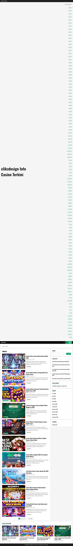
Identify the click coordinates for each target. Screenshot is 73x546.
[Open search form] (64, 342)
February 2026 (54, 404)
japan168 (70, 132)
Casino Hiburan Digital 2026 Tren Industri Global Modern (13, 460)
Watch (70, 342)
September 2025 (55, 417)
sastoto (70, 297)
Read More (29, 367)
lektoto (70, 224)
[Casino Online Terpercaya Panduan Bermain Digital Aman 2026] (45, 531)
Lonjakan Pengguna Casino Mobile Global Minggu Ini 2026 (13, 410)
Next (31, 518)
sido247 (70, 294)
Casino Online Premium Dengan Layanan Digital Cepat (13, 427)
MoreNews (40, 544)
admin (28, 359)
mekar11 (70, 7)
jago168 (70, 111)
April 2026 (54, 398)
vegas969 (70, 187)
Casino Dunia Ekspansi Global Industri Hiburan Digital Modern (13, 492)
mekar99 (70, 245)
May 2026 (54, 396)
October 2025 (54, 414)
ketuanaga (70, 212)
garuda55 (70, 315)
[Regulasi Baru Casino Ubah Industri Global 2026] (10, 531)
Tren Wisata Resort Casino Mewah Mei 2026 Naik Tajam (13, 476)
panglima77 (69, 151)
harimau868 (69, 300)
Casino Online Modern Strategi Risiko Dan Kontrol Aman (13, 377)
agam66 (70, 62)
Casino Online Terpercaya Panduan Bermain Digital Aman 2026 (13, 394)
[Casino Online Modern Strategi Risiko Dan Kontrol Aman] (28, 531)
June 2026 (54, 393)
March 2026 (54, 401)
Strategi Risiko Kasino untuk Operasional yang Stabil (13, 509)
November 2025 (55, 412)
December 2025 (55, 409)
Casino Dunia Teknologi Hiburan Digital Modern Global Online (13, 443)
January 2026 (54, 406)
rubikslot (70, 236)
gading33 (70, 276)
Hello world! (64, 386)
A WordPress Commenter (56, 386)
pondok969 (69, 263)
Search (53, 350)
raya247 (70, 242)
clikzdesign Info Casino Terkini (13, 171)
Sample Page (3, 342)
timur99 (70, 160)
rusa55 (70, 337)
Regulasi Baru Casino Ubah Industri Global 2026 (13, 361)
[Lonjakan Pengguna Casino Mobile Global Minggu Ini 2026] (63, 531)
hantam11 (70, 285)
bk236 (71, 309)
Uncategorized (5, 367)
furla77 (70, 303)
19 (28, 518)
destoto (70, 273)
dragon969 (70, 178)
